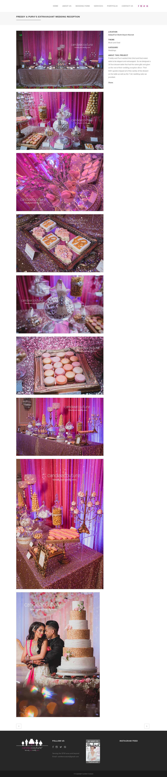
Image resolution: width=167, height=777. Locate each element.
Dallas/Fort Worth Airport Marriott (121, 35)
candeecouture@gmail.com (68, 757)
